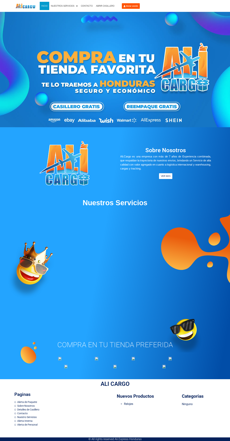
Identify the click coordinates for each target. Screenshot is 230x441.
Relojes (128, 404)
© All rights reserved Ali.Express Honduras (115, 439)
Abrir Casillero (105, 5)
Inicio (44, 5)
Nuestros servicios (62, 5)
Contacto (87, 5)
